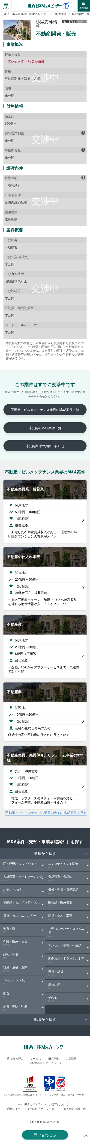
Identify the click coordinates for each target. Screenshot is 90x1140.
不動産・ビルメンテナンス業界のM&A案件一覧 (45, 409)
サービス (35, 1058)
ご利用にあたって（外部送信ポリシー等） (30, 1108)
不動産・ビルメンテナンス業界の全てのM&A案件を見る (46, 812)
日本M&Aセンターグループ (45, 1063)
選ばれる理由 (15, 1058)
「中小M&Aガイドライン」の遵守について (41, 1104)
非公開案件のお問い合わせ (45, 445)
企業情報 (71, 1058)
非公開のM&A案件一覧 (45, 427)
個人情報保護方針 (74, 1108)
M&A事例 (53, 1058)
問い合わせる (45, 1134)
